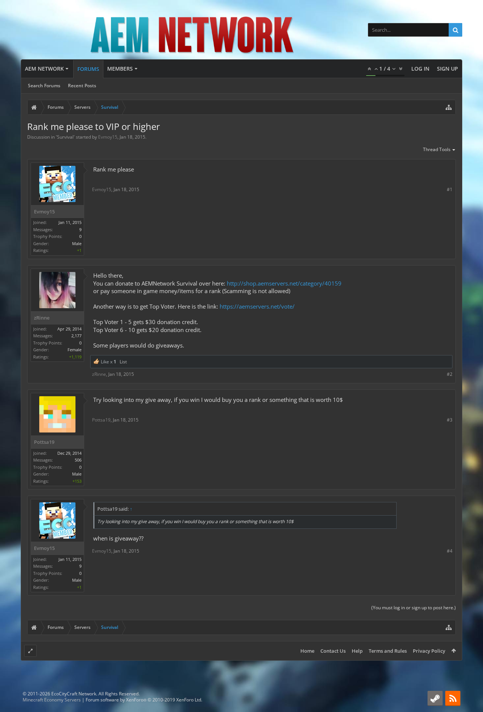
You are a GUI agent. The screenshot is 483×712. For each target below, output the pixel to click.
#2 (449, 374)
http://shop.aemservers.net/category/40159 (284, 283)
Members (120, 68)
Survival (65, 137)
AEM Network (44, 68)
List (123, 361)
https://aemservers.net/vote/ (257, 306)
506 (78, 460)
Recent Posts (82, 85)
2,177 (76, 335)
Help (357, 650)
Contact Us (333, 650)
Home (307, 650)
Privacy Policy (429, 650)
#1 (449, 189)
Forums (88, 69)
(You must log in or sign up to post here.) (413, 607)
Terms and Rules (388, 650)
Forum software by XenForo (144, 700)
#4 (449, 551)
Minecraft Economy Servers (52, 700)
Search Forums (44, 85)
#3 (449, 420)
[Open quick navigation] (448, 107)
